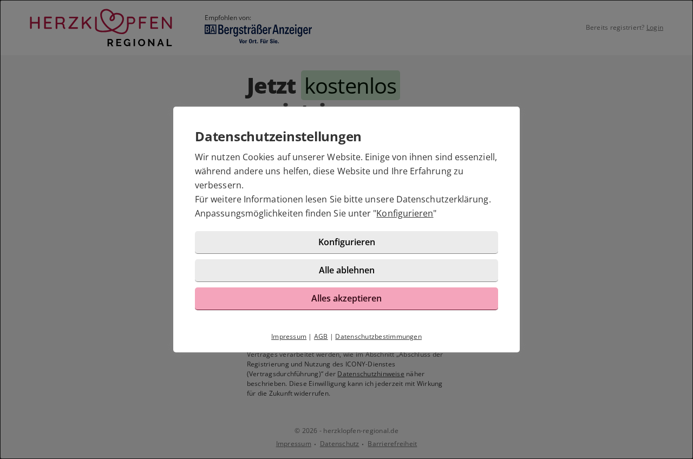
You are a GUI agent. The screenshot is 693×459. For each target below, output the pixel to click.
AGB (321, 336)
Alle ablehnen (347, 270)
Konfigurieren (404, 213)
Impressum (288, 336)
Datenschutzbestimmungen (378, 336)
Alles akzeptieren (346, 298)
